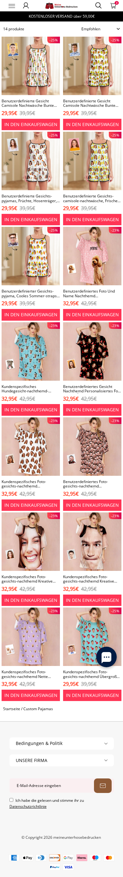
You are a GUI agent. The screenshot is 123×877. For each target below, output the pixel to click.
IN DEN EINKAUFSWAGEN (30, 124)
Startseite (11, 708)
